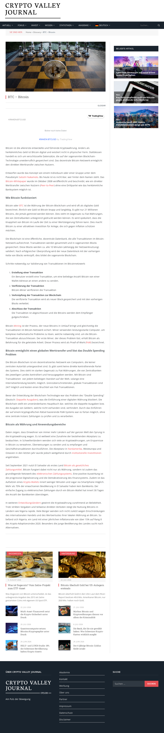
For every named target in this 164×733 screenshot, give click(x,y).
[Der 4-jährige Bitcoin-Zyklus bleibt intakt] (64, 645)
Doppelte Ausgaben (26, 399)
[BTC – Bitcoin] (56, 67)
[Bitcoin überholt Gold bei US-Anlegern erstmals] (82, 565)
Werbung (64, 685)
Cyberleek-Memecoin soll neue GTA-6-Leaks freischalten (135, 73)
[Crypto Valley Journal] (33, 10)
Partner (63, 699)
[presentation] (158, 25)
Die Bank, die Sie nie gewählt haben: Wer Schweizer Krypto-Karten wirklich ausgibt (88, 631)
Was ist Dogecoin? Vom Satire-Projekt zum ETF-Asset (29, 586)
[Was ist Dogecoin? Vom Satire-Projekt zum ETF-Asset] (29, 565)
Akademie (83, 25)
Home (28, 32)
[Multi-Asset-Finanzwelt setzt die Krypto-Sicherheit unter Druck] (12, 611)
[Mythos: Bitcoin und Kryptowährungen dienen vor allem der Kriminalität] (64, 611)
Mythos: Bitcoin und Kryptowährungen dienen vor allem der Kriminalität (88, 614)
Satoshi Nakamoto (28, 177)
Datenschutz (66, 712)
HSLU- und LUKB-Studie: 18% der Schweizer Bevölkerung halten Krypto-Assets (34, 648)
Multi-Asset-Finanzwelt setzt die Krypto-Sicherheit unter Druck (35, 614)
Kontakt (63, 679)
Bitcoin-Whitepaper (16, 181)
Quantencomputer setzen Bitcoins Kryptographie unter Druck (34, 631)
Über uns (64, 692)
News (118, 70)
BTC (21, 205)
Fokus (21, 25)
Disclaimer (65, 719)
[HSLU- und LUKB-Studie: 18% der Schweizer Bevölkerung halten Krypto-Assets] (12, 645)
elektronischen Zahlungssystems (54, 473)
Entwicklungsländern (29, 502)
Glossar (102, 105)
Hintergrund (68, 553)
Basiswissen (15, 553)
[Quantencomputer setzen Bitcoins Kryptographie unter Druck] (12, 628)
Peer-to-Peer (47, 185)
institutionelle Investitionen (86, 452)
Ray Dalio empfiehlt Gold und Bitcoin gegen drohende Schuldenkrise (135, 98)
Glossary (37, 32)
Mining (17, 325)
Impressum (65, 706)
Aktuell (6, 25)
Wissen (49, 25)
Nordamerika (75, 448)
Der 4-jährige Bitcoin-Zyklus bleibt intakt (87, 647)
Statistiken (65, 25)
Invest (34, 25)
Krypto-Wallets (31, 482)
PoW (88, 342)
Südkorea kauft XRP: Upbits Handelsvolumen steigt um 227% (133, 123)
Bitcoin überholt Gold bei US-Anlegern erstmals (82, 586)
